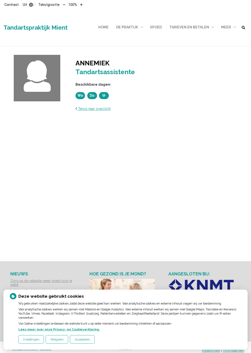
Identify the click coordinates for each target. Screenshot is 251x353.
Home (103, 27)
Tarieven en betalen (189, 27)
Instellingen (31, 339)
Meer (226, 27)
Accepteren (82, 339)
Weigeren (57, 339)
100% (72, 5)
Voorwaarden (233, 351)
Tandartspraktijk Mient (35, 27)
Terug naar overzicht (94, 109)
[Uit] (32, 4)
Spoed (156, 27)
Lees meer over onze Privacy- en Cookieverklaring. (59, 329)
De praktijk (127, 27)
